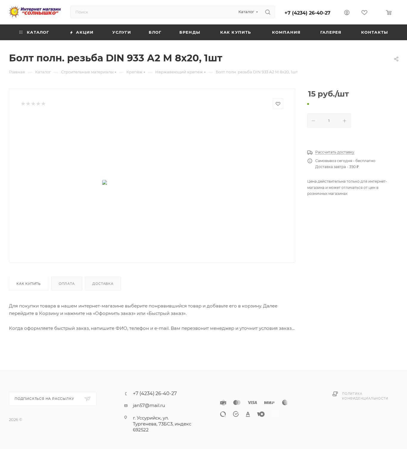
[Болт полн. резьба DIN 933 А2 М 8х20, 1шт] (152, 183)
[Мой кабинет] (346, 13)
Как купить (28, 284)
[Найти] (267, 12)
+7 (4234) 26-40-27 (307, 13)
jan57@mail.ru (149, 405)
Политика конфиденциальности (365, 396)
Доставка (102, 284)
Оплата (67, 284)
